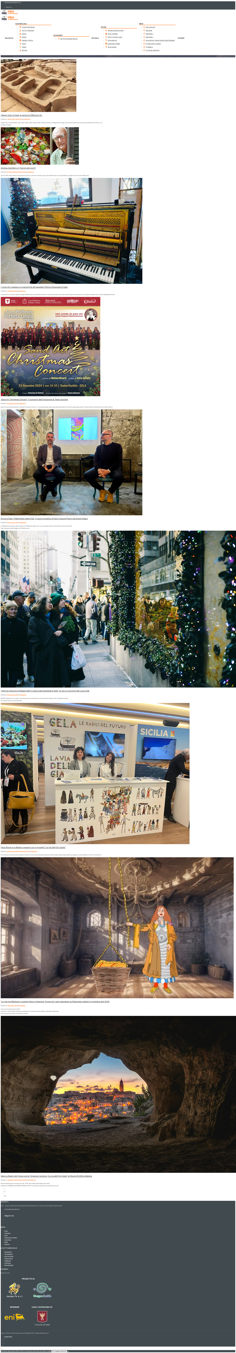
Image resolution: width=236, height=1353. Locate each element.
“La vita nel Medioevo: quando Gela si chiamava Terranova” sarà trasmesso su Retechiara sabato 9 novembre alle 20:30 (55, 1001)
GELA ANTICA (9, 38)
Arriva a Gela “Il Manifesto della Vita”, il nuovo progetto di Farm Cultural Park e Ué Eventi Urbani (44, 519)
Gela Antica (7, 1233)
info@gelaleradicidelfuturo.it (12, 2)
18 (5, 1196)
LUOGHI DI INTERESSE (28, 27)
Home (6, 1231)
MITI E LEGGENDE (113, 34)
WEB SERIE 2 (149, 34)
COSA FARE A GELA (21, 23)
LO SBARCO (149, 47)
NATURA (24, 50)
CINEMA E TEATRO (27, 40)
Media (6, 1242)
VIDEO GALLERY (150, 27)
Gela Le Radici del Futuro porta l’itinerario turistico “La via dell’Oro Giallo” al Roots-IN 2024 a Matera (46, 1176)
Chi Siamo (7, 1244)
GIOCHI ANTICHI (112, 40)
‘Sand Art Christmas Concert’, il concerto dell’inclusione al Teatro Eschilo (34, 399)
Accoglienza (7, 1240)
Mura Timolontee (8, 1256)
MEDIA (141, 23)
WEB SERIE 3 (149, 37)
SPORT (24, 44)
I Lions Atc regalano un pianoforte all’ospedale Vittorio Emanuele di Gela (34, 287)
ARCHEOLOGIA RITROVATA (116, 30)
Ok (53, 1351)
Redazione (27, 119)
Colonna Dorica (8, 1258)
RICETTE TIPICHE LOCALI (115, 37)
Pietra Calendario (8, 1265)
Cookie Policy (8, 1336)
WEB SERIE (149, 30)
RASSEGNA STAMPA (114, 44)
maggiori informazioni (60, 1351)
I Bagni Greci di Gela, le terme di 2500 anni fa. (21, 115)
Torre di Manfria (8, 1254)
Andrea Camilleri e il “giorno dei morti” (18, 168)
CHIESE (24, 34)
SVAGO (24, 47)
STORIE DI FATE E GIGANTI (153, 44)
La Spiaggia (7, 1263)
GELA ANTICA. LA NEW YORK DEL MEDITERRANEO (160, 40)
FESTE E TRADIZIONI (28, 30)
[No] (68, 1351)
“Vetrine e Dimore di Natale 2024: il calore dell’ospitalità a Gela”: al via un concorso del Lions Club (45, 691)
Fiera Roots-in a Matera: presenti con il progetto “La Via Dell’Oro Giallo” (33, 847)
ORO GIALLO (95, 38)
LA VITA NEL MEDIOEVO (153, 50)
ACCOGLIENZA (57, 35)
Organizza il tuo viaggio (10, 1237)
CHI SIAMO (181, 38)
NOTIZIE (103, 27)
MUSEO (24, 37)
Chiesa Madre (8, 1252)
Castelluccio (7, 1260)
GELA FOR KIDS (112, 47)
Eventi (6, 1235)
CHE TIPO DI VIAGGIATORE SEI (69, 39)
